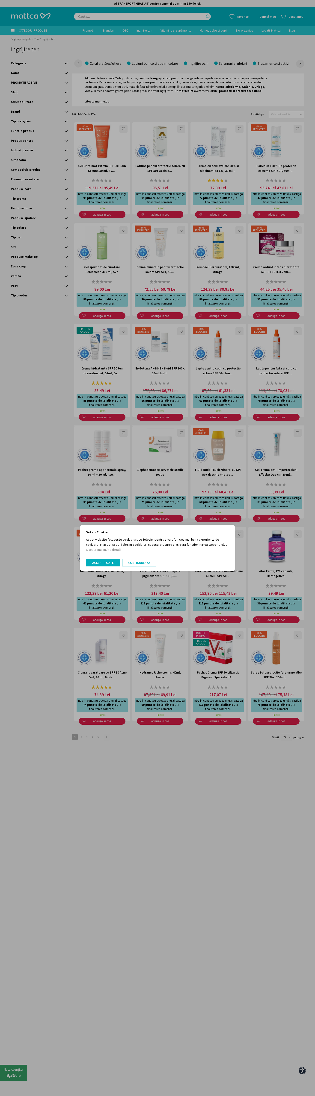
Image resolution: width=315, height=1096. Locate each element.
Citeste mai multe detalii (103, 550)
